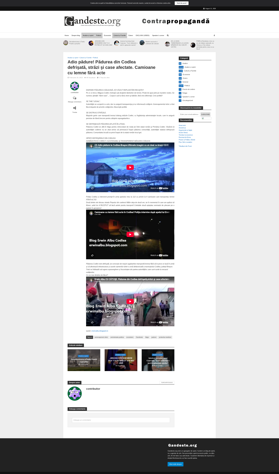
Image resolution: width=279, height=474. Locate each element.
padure (153, 337)
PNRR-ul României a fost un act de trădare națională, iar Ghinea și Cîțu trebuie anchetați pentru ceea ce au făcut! (205, 45)
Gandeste (139, 337)
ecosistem (129, 337)
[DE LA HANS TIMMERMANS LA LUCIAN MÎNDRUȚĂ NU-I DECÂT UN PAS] (167, 44)
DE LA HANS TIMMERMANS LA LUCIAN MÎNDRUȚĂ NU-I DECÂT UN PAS (179, 44)
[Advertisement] (195, 188)
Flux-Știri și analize (185, 142)
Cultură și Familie (120, 35)
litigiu (147, 337)
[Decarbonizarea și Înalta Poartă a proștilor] (65, 42)
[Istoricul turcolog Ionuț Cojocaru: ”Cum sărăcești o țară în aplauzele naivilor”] (116, 43)
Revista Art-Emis (185, 137)
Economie (107, 35)
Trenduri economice (186, 135)
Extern (130, 35)
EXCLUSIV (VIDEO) (142, 35)
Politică (98, 35)
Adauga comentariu (74, 102)
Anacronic (182, 125)
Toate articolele (167, 382)
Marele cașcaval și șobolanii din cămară (152, 42)
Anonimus (182, 128)
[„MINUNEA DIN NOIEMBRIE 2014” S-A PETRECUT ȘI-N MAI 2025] (91, 43)
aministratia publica (117, 337)
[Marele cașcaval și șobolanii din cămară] (142, 42)
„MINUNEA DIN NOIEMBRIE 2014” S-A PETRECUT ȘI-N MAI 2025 (103, 43)
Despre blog (76, 35)
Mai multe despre (175, 464)
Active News (183, 132)
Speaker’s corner (158, 35)
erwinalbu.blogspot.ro (99, 331)
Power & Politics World (187, 140)
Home (67, 35)
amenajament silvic (101, 337)
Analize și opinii (88, 35)
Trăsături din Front (185, 146)
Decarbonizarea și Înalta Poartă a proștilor (77, 42)
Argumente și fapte (185, 130)
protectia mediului (165, 337)
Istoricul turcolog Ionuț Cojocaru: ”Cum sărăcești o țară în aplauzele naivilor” (128, 43)
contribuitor (75, 92)
